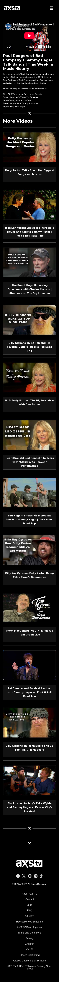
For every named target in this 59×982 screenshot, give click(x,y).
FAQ (29, 910)
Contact (29, 899)
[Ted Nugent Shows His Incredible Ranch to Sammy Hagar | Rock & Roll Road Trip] (29, 492)
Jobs (29, 905)
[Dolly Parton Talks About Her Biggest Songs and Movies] (29, 147)
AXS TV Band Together (29, 927)
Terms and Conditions (29, 932)
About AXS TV (29, 893)
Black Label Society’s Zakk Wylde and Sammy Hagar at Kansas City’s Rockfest (29, 807)
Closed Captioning (30, 955)
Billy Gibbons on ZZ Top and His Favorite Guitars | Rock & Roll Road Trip (29, 347)
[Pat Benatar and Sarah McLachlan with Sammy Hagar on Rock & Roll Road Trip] (29, 665)
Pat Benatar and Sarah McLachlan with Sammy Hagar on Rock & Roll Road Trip (29, 692)
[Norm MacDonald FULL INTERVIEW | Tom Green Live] (29, 607)
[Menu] (51, 8)
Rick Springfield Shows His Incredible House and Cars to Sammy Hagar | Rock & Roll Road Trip (29, 231)
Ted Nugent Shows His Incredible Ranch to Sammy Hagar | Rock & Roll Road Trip (29, 519)
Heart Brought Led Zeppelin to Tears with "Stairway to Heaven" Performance (29, 462)
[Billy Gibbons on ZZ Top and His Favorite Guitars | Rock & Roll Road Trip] (29, 319)
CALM (29, 949)
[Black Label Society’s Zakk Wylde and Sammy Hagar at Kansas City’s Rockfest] (29, 780)
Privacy (30, 938)
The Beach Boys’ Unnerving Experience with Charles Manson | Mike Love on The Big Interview (30, 289)
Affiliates (29, 916)
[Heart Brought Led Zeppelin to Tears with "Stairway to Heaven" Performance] (29, 435)
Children (29, 944)
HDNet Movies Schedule (29, 921)
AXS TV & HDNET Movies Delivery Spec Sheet (29, 967)
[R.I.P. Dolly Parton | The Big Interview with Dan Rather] (29, 377)
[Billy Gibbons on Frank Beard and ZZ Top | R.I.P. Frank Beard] (29, 722)
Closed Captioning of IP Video (29, 960)
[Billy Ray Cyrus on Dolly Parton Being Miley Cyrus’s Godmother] (29, 550)
